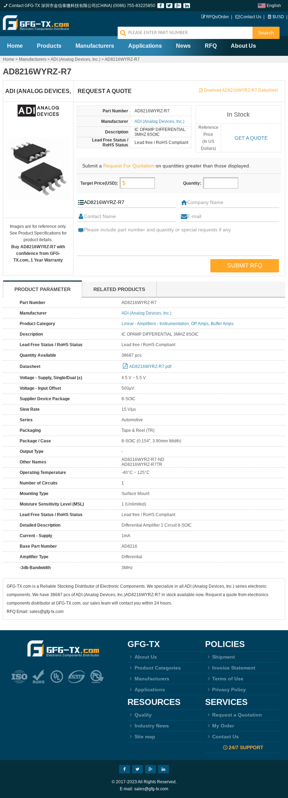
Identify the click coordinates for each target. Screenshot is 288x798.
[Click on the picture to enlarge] (38, 168)
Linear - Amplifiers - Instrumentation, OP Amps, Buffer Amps (178, 323)
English (274, 5)
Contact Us (250, 16)
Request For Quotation (128, 166)
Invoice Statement (233, 668)
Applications (145, 46)
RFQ (211, 46)
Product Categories (158, 668)
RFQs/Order (217, 16)
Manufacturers (95, 46)
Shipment (223, 657)
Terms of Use (227, 678)
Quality (143, 715)
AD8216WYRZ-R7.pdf (150, 366)
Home (15, 46)
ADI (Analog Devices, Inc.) (75, 59)
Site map (145, 736)
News (183, 46)
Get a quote (251, 138)
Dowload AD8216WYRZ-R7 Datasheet (241, 90)
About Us (243, 46)
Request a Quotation (237, 715)
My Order (223, 725)
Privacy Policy (229, 689)
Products (49, 46)
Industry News (152, 725)
